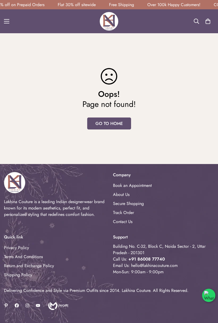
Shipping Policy (18, 275)
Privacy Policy (16, 248)
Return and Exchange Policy (29, 266)
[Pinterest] (6, 305)
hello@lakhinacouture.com (154, 265)
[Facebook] (17, 305)
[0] (208, 21)
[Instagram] (27, 305)
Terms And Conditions (23, 257)
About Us (121, 194)
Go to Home (109, 123)
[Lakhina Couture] (109, 21)
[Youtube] (38, 305)
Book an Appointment (132, 185)
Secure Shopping (128, 203)
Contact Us (122, 222)
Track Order (123, 212)
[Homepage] (58, 305)
